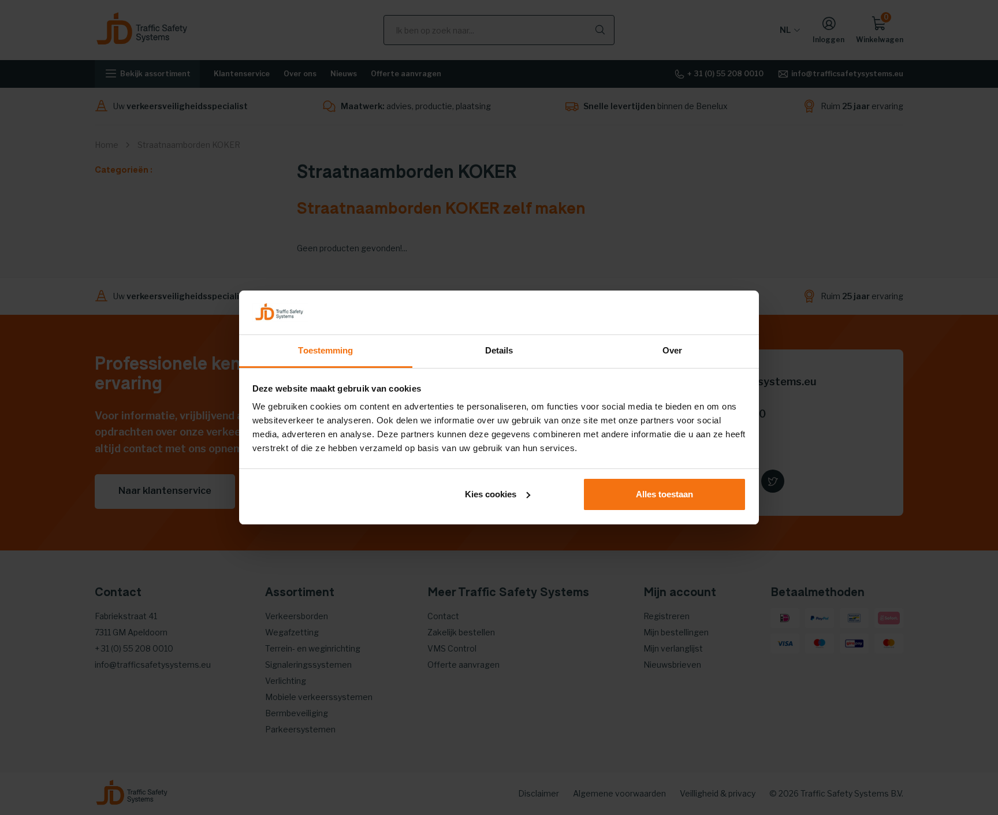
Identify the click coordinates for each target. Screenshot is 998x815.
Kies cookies (490, 494)
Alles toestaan (664, 494)
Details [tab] (499, 350)
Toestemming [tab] (325, 350)
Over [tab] (672, 350)
